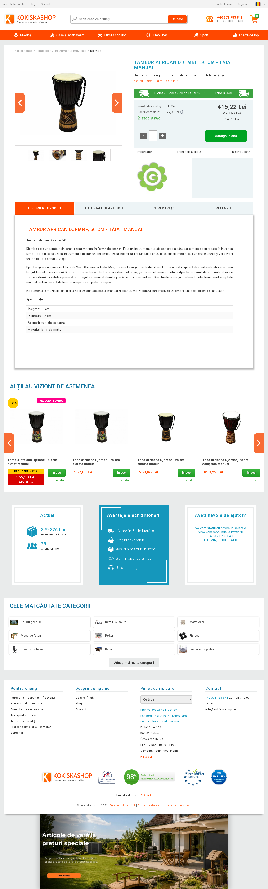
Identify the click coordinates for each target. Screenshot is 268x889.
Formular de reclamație (27, 709)
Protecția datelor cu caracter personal (164, 805)
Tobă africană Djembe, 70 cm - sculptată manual (226, 462)
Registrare (244, 4)
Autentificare (224, 4)
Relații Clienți (241, 151)
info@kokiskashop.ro (220, 709)
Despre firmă (85, 697)
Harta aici (146, 756)
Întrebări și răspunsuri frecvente (33, 697)
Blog (32, 4)
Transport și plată (189, 151)
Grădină (146, 795)
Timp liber (43, 50)
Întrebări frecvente (13, 4)
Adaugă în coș (226, 136)
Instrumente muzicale (71, 50)
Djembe (95, 50)
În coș (56, 472)
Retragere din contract (26, 703)
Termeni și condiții (24, 721)
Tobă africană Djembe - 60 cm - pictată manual (97, 462)
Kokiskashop (24, 50)
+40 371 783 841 (220, 536)
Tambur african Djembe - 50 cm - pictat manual (33, 462)
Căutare (177, 19)
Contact (45, 4)
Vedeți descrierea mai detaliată (156, 81)
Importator (144, 151)
